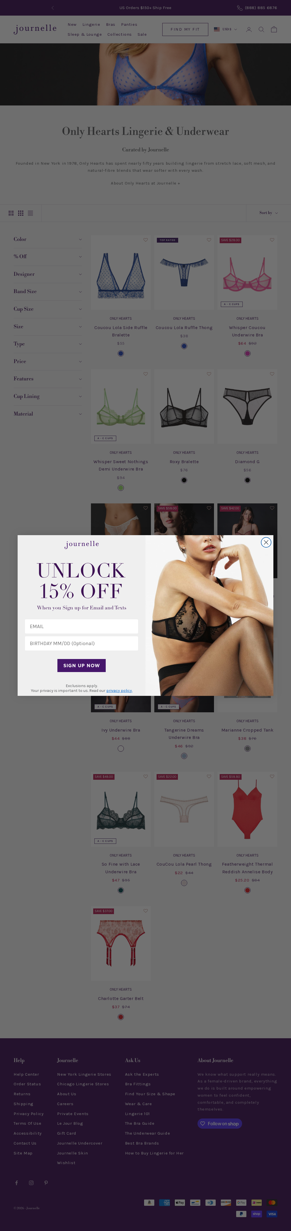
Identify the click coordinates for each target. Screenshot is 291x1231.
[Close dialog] (266, 542)
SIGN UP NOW (81, 665)
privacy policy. (119, 690)
